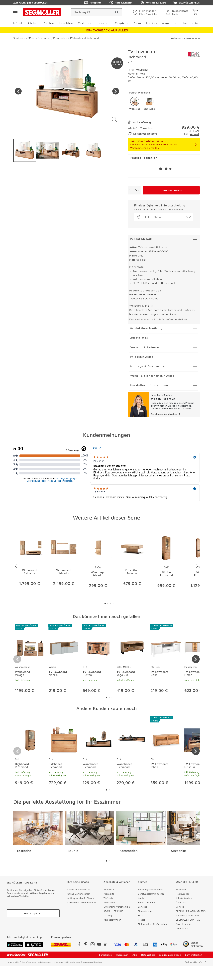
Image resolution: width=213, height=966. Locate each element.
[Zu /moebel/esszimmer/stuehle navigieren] (89, 828)
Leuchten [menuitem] (66, 22)
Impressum (122, 954)
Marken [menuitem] (151, 22)
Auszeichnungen (184, 924)
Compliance (182, 928)
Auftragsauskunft (156, 2)
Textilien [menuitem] (84, 22)
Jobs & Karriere (184, 898)
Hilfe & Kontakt (123, 2)
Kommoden (129, 851)
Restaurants (182, 893)
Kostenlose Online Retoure (81, 902)
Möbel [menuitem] (17, 22)
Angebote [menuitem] (169, 22)
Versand (194, 134)
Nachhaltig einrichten (187, 915)
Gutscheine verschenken (117, 906)
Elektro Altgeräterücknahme (153, 924)
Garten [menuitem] (49, 22)
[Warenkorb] (196, 12)
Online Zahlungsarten (78, 893)
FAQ (140, 915)
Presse (141, 919)
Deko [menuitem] (137, 22)
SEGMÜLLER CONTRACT (189, 919)
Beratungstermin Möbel (150, 889)
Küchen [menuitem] (32, 22)
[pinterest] (86, 944)
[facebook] (79, 944)
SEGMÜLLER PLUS (189, 2)
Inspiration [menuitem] (191, 22)
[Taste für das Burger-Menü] (15, 12)
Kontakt (142, 898)
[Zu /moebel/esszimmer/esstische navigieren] (38, 828)
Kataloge (108, 915)
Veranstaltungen (112, 919)
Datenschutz (148, 954)
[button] (114, 119)
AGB (134, 954)
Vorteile (180, 906)
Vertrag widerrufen (194, 962)
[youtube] (99, 944)
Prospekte (96, 2)
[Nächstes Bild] (115, 91)
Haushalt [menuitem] (103, 22)
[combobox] (134, 190)
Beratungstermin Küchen (151, 893)
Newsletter (109, 902)
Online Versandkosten (78, 889)
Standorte (181, 889)
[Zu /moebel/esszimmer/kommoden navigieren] (141, 828)
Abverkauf (109, 889)
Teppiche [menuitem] (121, 22)
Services (142, 906)
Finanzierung (145, 911)
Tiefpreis (108, 898)
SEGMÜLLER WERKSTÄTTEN (191, 911)
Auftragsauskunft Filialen (80, 898)
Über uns (181, 902)
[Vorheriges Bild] (18, 91)
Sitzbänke (178, 851)
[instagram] (93, 944)
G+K (130, 61)
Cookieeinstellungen (170, 954)
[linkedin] (106, 944)
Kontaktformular (147, 902)
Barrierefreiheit (193, 954)
